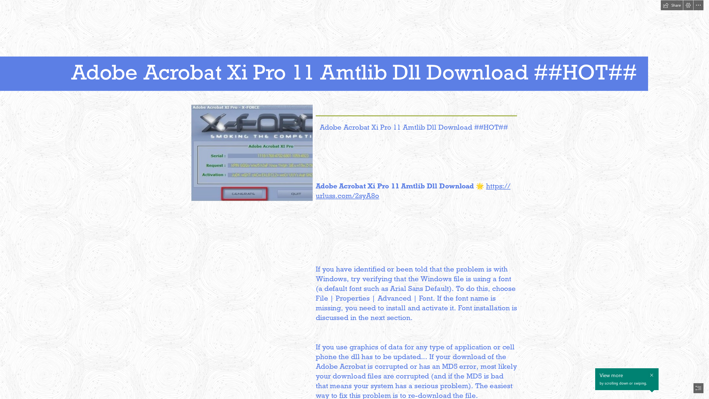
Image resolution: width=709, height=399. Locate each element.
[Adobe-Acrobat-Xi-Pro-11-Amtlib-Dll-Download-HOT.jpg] (251, 152)
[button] (672, 5)
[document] (354, 199)
